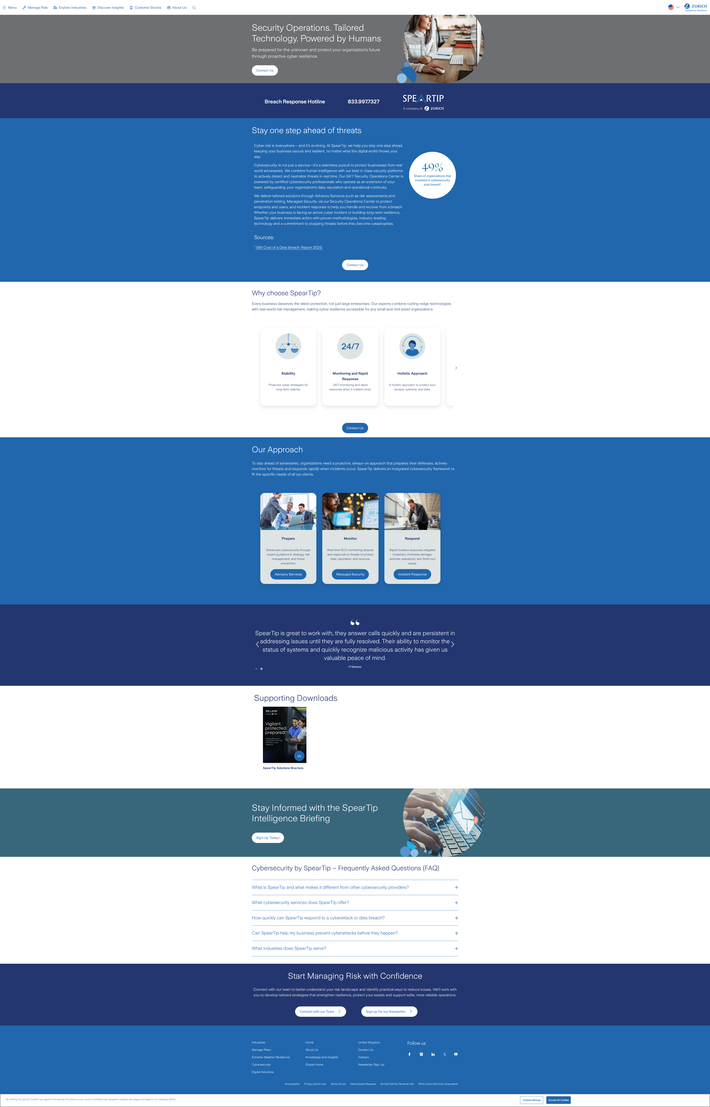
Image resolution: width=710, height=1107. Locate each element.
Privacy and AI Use (315, 1083)
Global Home (314, 1064)
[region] (355, 1100)
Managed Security (350, 574)
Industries (258, 1042)
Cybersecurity (261, 1064)
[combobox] (674, 7)
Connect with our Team (317, 1011)
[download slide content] (299, 756)
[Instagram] (421, 1054)
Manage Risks (261, 1049)
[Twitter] (444, 1054)
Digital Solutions (263, 1072)
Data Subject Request (363, 1083)
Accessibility (292, 1083)
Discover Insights (110, 7)
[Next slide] (456, 367)
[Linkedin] (433, 1054)
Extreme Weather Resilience (271, 1057)
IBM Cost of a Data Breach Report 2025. (289, 247)
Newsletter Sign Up (371, 1064)
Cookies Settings (532, 1100)
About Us (179, 7)
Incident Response (412, 574)
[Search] (194, 7)
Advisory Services (288, 574)
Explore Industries (72, 7)
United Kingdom (369, 1042)
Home (309, 1042)
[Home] (696, 7)
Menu (12, 7)
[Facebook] (409, 1054)
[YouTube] (456, 1054)
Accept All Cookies (558, 1100)
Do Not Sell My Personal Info (397, 1083)
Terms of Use (338, 1083)
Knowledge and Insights (321, 1057)
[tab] (256, 669)
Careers (363, 1057)
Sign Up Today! (268, 838)
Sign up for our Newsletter (385, 1011)
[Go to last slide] (257, 644)
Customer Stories (148, 7)
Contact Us (264, 70)
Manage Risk (38, 7)
